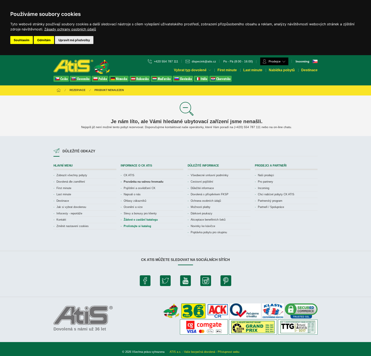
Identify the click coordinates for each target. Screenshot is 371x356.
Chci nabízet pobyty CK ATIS (276, 194)
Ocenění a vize (133, 207)
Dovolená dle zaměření (70, 181)
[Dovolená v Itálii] (201, 80)
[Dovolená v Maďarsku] (162, 80)
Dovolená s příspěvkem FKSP (209, 194)
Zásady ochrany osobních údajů (70, 29)
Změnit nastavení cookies (72, 226)
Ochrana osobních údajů (206, 200)
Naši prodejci (266, 175)
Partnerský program (270, 200)
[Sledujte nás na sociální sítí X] (165, 281)
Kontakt (61, 219)
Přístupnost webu (228, 351)
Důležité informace (202, 188)
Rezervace (77, 90)
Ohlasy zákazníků (135, 200)
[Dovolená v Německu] (119, 80)
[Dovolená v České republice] (61, 80)
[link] (70, 29)
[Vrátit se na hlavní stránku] (59, 90)
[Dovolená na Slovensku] (81, 80)
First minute (227, 70)
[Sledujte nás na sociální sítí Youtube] (185, 281)
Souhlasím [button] (21, 40)
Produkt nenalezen (109, 90)
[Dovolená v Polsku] (100, 80)
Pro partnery (265, 181)
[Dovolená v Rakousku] (140, 80)
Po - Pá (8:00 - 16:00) (238, 61)
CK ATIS (129, 175)
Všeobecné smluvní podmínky (209, 175)
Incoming (263, 188)
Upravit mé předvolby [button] (74, 40)
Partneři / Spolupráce (271, 207)
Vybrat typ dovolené (190, 70)
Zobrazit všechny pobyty (71, 175)
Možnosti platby (200, 207)
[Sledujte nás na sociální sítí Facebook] (145, 281)
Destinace (309, 70)
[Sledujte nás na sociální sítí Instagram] (205, 281)
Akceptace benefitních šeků (208, 219)
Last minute (252, 70)
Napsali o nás (132, 194)
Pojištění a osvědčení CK (139, 188)
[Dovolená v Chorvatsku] (220, 80)
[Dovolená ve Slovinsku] (183, 80)
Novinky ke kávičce (203, 226)
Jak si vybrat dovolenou (71, 207)
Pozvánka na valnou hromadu (143, 181)
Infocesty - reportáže (69, 213)
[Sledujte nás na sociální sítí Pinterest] (225, 281)
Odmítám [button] (44, 40)
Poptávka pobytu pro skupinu (209, 232)
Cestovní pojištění (202, 181)
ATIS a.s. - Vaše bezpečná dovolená (192, 351)
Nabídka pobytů (282, 70)
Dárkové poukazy (201, 213)
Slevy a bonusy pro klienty (140, 213)
